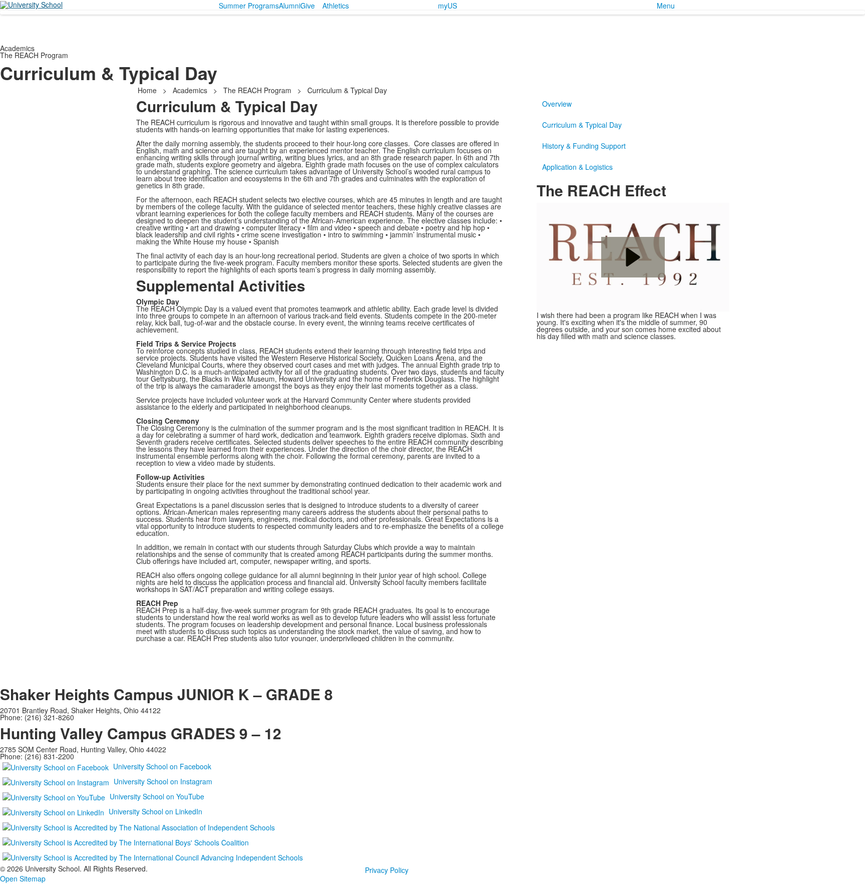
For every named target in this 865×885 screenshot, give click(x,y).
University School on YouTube (157, 796)
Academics (190, 90)
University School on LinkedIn (155, 811)
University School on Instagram (163, 781)
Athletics (335, 6)
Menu (666, 6)
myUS (447, 6)
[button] (633, 257)
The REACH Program (257, 90)
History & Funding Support (584, 146)
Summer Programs (249, 6)
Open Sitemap (23, 878)
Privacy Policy (386, 870)
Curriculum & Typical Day (582, 125)
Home (148, 90)
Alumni (289, 6)
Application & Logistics (577, 167)
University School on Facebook (162, 766)
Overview (557, 104)
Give (307, 6)
